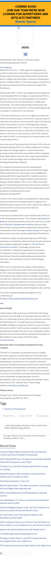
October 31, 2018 (25, 416)
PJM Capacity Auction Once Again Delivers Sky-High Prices (25, 545)
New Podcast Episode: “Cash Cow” (15, 481)
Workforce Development (15, 409)
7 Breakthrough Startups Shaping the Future (18, 533)
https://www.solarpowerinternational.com (20, 298)
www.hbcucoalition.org (18, 385)
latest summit (33, 230)
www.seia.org (8, 340)
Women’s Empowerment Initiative (19, 224)
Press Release (6, 67)
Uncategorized (42, 416)
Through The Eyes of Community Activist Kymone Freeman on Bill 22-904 (24, 436)
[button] (25, 54)
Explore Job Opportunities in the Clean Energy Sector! (23, 529)
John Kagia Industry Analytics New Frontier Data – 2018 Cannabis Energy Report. (25, 426)
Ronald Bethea (8, 416)
